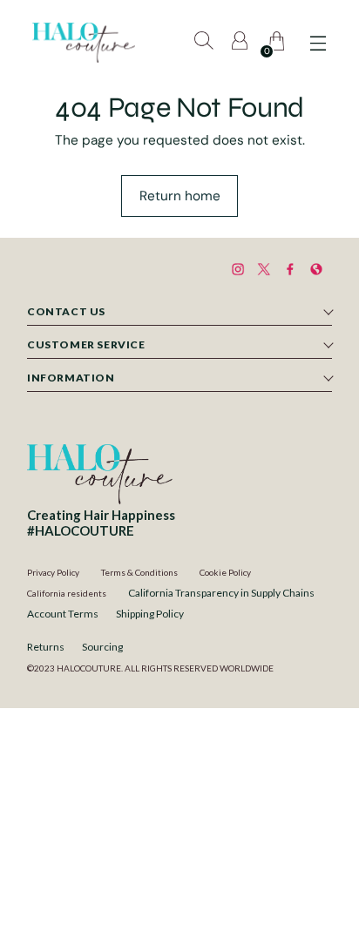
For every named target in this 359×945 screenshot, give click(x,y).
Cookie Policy (225, 572)
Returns (45, 646)
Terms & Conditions (139, 572)
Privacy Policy (53, 572)
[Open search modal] (205, 43)
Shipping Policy (150, 613)
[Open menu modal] (317, 43)
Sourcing (102, 646)
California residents (66, 593)
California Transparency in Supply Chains (221, 592)
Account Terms (62, 613)
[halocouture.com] (83, 43)
